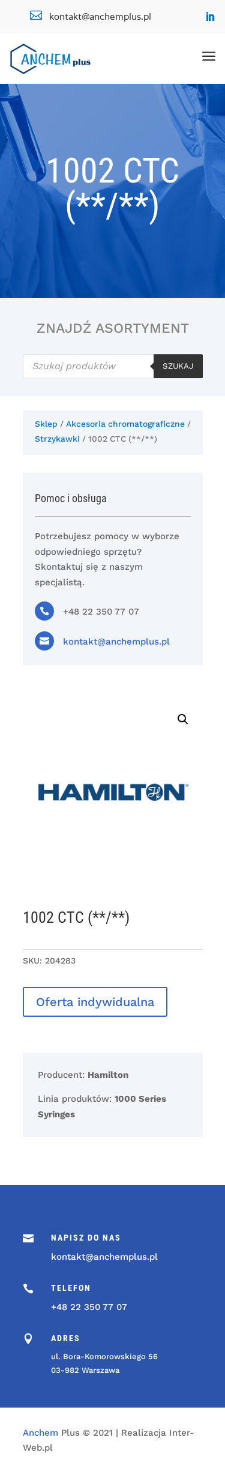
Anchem (40, 1432)
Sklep (46, 423)
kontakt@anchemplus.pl (116, 641)
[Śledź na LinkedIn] (210, 16)
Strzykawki (57, 438)
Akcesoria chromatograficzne (125, 423)
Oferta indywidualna (95, 1002)
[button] (183, 719)
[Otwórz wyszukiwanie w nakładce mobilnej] (113, 366)
